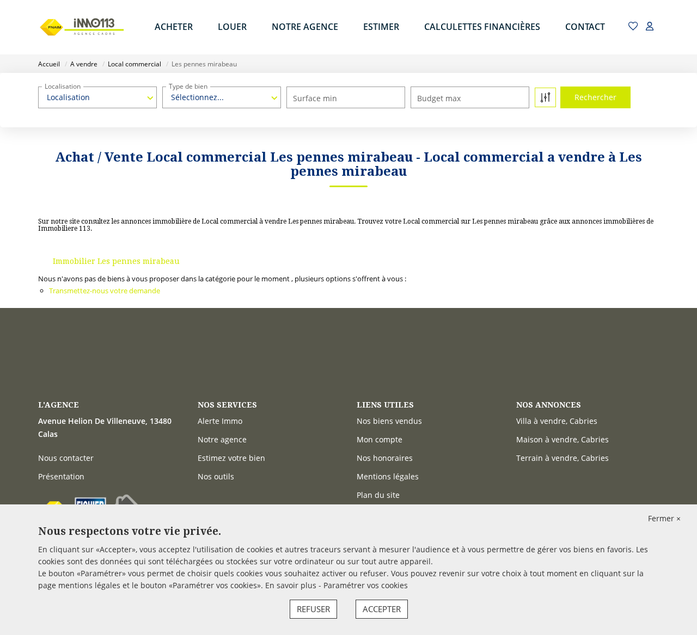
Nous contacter (66, 458)
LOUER (232, 27)
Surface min (315, 98)
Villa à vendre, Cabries (556, 421)
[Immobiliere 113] (81, 27)
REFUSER (313, 608)
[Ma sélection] (633, 27)
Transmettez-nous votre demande (104, 290)
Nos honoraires (385, 458)
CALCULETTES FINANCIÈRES (482, 27)
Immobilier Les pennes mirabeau (116, 261)
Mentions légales (388, 476)
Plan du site (378, 495)
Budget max (439, 98)
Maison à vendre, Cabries (562, 439)
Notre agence (222, 439)
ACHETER (174, 27)
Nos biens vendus (389, 421)
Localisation (63, 86)
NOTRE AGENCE (305, 27)
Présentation (61, 476)
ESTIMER (381, 27)
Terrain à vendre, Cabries (562, 458)
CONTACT (585, 27)
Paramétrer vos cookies (365, 585)
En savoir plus (292, 585)
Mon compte (379, 439)
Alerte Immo (220, 421)
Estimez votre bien (231, 458)
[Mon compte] (649, 27)
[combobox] (97, 97)
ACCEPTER (382, 608)
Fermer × (664, 518)
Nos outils (216, 476)
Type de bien (188, 86)
